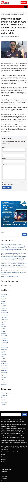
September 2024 (4, 347)
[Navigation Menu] (25, 7)
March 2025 (3, 333)
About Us (3, 454)
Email (4, 153)
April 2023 (3, 381)
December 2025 (4, 312)
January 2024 (4, 365)
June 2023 (3, 377)
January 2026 (4, 310)
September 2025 (4, 319)
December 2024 (4, 340)
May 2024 (3, 356)
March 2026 (3, 305)
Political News (4, 397)
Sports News (4, 400)
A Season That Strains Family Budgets (9, 276)
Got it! (22, 2)
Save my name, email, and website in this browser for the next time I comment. (13, 183)
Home (2, 13)
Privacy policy (4, 461)
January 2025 (4, 338)
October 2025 (4, 317)
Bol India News (5, 36)
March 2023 (3, 384)
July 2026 (3, 296)
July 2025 (3, 324)
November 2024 (4, 342)
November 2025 (4, 315)
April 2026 (3, 303)
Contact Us (3, 459)
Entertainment (4, 395)
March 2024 (3, 361)
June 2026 (3, 298)
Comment (4, 164)
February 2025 (4, 335)
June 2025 (3, 326)
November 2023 (4, 370)
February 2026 (4, 308)
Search (2, 232)
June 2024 (3, 354)
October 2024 (4, 345)
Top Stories (3, 404)
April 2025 (3, 331)
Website (4, 158)
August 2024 (4, 349)
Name (4, 147)
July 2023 (3, 375)
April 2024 (3, 358)
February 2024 (4, 363)
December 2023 (4, 368)
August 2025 (4, 322)
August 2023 (4, 372)
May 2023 (3, 379)
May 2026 (3, 301)
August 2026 (4, 294)
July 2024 (3, 351)
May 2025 (3, 328)
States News (4, 402)
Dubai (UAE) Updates (6, 393)
